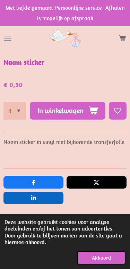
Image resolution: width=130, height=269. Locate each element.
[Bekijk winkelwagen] (122, 38)
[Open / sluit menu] (7, 38)
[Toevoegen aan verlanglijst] (118, 111)
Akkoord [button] (101, 257)
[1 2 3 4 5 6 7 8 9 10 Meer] (14, 111)
